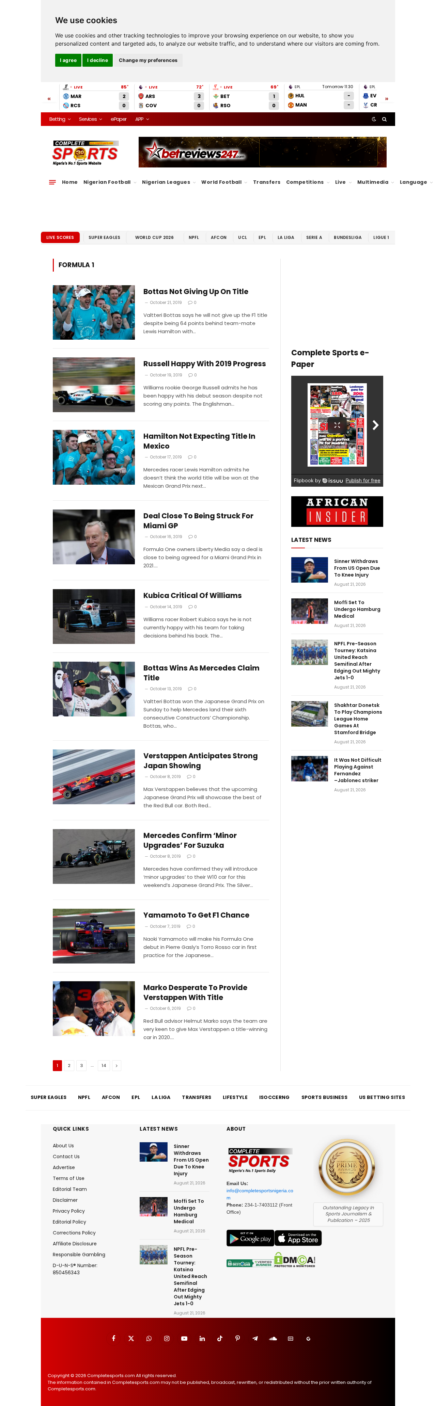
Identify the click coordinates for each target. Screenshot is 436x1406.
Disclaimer (65, 1200)
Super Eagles (104, 237)
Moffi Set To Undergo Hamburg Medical (357, 609)
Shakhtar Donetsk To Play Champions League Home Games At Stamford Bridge (358, 719)
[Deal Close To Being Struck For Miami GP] (94, 537)
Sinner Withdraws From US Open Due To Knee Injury (357, 568)
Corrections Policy (74, 1232)
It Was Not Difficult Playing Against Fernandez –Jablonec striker (358, 770)
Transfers (267, 182)
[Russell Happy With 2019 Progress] (94, 384)
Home (70, 182)
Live (340, 182)
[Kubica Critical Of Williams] (94, 616)
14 (104, 1065)
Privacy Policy (69, 1211)
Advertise (64, 1167)
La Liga (286, 237)
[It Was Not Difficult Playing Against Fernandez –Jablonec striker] (309, 768)
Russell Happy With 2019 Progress (204, 364)
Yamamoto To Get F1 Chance (196, 915)
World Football (221, 182)
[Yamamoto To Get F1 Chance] (94, 936)
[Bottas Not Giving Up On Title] (94, 312)
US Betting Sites (382, 1097)
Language (413, 182)
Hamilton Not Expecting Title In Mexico (199, 441)
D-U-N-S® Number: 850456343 (75, 1269)
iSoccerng (274, 1097)
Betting (57, 119)
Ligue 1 (381, 237)
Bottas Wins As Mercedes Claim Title (201, 673)
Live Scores (60, 237)
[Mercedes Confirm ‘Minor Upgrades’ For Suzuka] (94, 856)
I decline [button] (97, 60)
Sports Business (324, 1097)
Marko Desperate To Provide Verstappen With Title (195, 992)
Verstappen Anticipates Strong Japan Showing (200, 761)
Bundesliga (348, 237)
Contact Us (66, 1156)
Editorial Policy (69, 1221)
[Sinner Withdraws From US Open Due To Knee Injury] (309, 570)
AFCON (219, 237)
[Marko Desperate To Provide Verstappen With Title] (94, 1008)
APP (139, 119)
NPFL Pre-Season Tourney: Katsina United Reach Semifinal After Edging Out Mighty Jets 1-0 (357, 660)
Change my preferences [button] (148, 60)
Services (87, 119)
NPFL (194, 237)
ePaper (118, 119)
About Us (63, 1145)
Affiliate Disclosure (75, 1243)
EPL (262, 237)
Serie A (314, 237)
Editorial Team (70, 1189)
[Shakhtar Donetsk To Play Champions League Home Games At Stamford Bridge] (309, 714)
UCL (242, 237)
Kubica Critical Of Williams (192, 595)
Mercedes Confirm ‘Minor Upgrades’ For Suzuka (190, 840)
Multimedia (372, 182)
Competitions (305, 182)
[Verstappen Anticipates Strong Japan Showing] (94, 776)
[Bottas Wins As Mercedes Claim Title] (94, 689)
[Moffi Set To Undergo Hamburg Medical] (309, 611)
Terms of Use (68, 1178)
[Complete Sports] (85, 153)
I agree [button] (68, 60)
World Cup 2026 (154, 237)
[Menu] (52, 182)
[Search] (384, 119)
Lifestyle (235, 1097)
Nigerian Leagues (166, 182)
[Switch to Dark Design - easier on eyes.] (374, 119)
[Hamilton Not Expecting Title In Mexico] (94, 457)
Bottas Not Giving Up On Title (195, 291)
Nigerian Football (107, 182)
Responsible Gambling (79, 1254)
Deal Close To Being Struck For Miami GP (198, 521)
